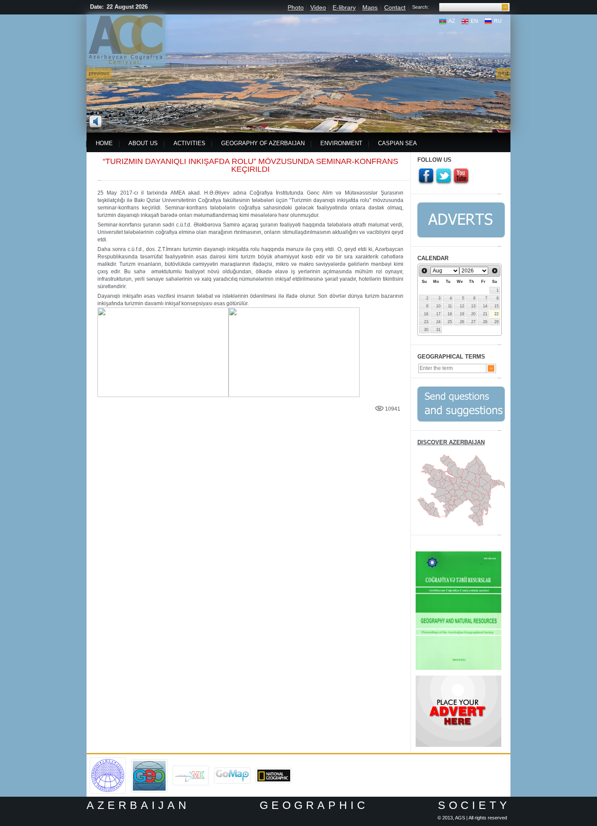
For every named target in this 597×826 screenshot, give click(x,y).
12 (462, 306)
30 (426, 330)
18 (450, 314)
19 (462, 314)
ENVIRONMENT (341, 143)
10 (438, 306)
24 (438, 322)
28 (485, 322)
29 (496, 322)
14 (485, 306)
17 (438, 314)
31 (438, 330)
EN (474, 21)
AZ (451, 21)
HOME (104, 143)
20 (473, 314)
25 (450, 322)
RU (498, 21)
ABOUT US (143, 143)
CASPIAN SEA (397, 143)
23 (426, 322)
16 (426, 314)
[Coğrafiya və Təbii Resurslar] (458, 554)
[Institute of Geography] (149, 762)
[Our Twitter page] (443, 176)
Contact (395, 7)
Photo (296, 7)
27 (473, 322)
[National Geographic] (274, 771)
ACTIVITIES (189, 143)
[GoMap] (232, 770)
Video (318, 7)
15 (496, 306)
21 (485, 314)
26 (462, 322)
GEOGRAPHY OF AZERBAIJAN (263, 143)
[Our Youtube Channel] (461, 176)
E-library (344, 7)
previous (99, 73)
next (503, 73)
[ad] (458, 679)
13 (473, 306)
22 (496, 314)
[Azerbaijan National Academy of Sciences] (108, 760)
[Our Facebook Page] (426, 176)
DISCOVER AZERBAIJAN (451, 442)
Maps (370, 7)
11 (450, 306)
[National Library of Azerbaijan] (191, 769)
